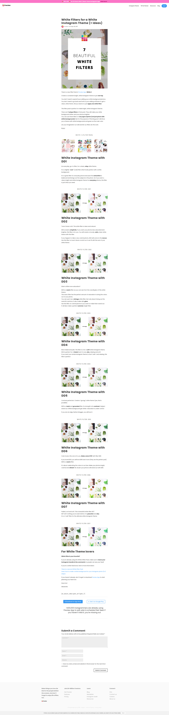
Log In (164, 5)
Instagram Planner (134, 6)
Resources (153, 6)
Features (67, 694)
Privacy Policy (98, 707)
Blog (159, 6)
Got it (123, 712)
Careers (112, 697)
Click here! (103, 1)
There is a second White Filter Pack (72, 569)
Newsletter (90, 694)
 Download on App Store (73, 602)
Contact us (113, 694)
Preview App (82, 92)
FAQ (111, 692)
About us (112, 699)
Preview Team (67, 26)
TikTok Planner (144, 6)
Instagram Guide (92, 697)
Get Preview (68, 692)
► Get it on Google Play (96, 602)
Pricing (66, 697)
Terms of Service (90, 707)
